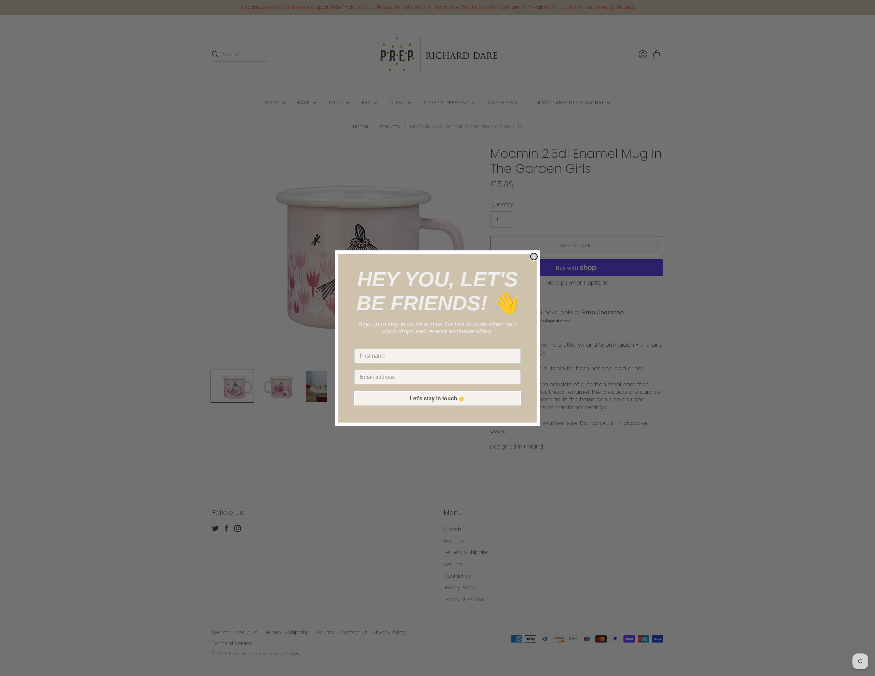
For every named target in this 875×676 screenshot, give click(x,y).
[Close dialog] (533, 256)
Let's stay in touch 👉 (438, 398)
